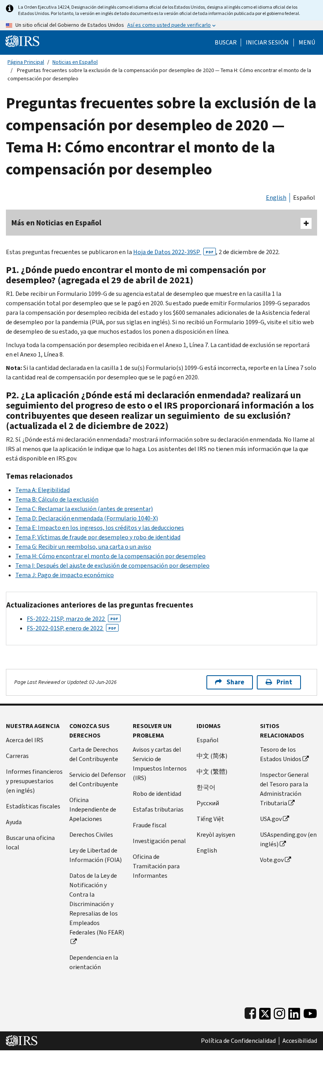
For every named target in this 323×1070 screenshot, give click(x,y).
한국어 (206, 787)
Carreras (17, 756)
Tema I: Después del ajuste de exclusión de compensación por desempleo (112, 565)
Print (284, 682)
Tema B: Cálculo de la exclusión (56, 499)
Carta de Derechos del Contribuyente (93, 754)
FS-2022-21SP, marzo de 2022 (72, 619)
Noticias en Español (75, 62)
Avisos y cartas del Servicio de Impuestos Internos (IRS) (160, 763)
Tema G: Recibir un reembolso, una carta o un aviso (83, 546)
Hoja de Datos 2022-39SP (173, 252)
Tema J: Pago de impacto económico (64, 575)
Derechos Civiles (91, 834)
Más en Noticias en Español (56, 223)
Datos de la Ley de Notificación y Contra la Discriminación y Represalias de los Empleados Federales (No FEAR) (96, 903)
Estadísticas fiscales (33, 806)
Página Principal (25, 62)
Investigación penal (159, 841)
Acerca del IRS (24, 740)
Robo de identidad (157, 793)
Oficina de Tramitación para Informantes (156, 866)
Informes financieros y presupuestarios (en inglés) (34, 781)
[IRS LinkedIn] (294, 1012)
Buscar (226, 42)
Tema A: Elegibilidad (42, 490)
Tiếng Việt (210, 819)
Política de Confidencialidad (238, 1041)
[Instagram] (279, 1012)
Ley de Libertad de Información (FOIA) (95, 855)
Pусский (208, 803)
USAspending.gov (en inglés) (288, 839)
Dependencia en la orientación (93, 962)
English (276, 197)
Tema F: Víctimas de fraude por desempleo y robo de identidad (97, 537)
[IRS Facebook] (250, 1012)
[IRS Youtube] (310, 1012)
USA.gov (271, 819)
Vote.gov (272, 860)
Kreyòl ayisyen (216, 834)
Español (304, 197)
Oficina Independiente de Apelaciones (92, 809)
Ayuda (14, 822)
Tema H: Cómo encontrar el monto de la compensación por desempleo (110, 556)
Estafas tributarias (158, 809)
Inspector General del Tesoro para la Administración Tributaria (284, 789)
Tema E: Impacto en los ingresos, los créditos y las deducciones (99, 528)
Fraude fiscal (150, 825)
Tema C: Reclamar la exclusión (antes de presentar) (84, 509)
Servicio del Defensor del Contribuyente (97, 779)
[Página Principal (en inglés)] (22, 41)
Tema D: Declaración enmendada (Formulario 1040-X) (86, 518)
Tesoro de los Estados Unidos (280, 754)
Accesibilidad (299, 1041)
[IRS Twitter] (265, 1012)
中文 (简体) (212, 756)
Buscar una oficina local (30, 842)
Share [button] (235, 682)
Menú (307, 42)
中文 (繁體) (212, 771)
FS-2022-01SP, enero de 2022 (71, 628)
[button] (267, 42)
